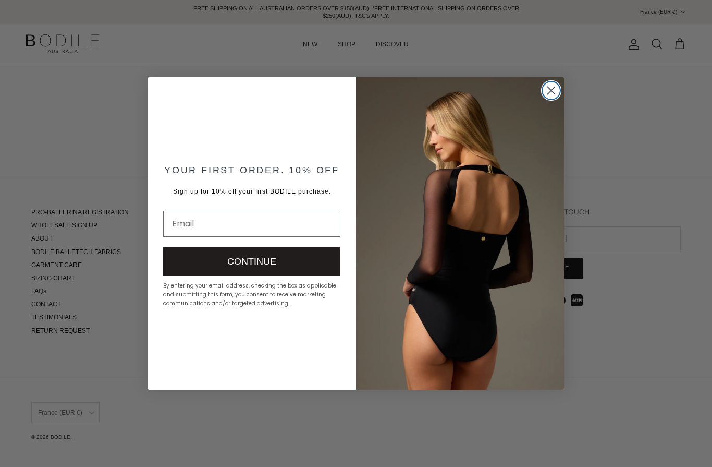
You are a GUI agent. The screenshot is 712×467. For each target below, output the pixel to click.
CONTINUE (251, 261)
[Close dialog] (551, 90)
